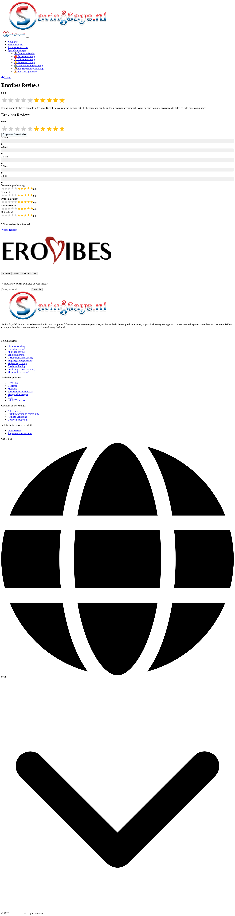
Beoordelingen (15, 44)
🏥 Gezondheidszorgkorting (28, 65)
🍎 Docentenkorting (24, 56)
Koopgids (13, 41)
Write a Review (9, 229)
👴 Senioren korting (24, 62)
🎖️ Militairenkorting (24, 59)
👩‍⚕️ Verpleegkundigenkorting (28, 68)
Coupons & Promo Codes (14, 134)
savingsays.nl (16, 913)
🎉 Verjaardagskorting (25, 71)
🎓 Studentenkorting (24, 53)
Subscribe (36, 289)
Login (7, 77)
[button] (117, 677)
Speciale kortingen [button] (17, 50)
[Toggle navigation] (27, 37)
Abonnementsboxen (18, 47)
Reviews (6, 273)
